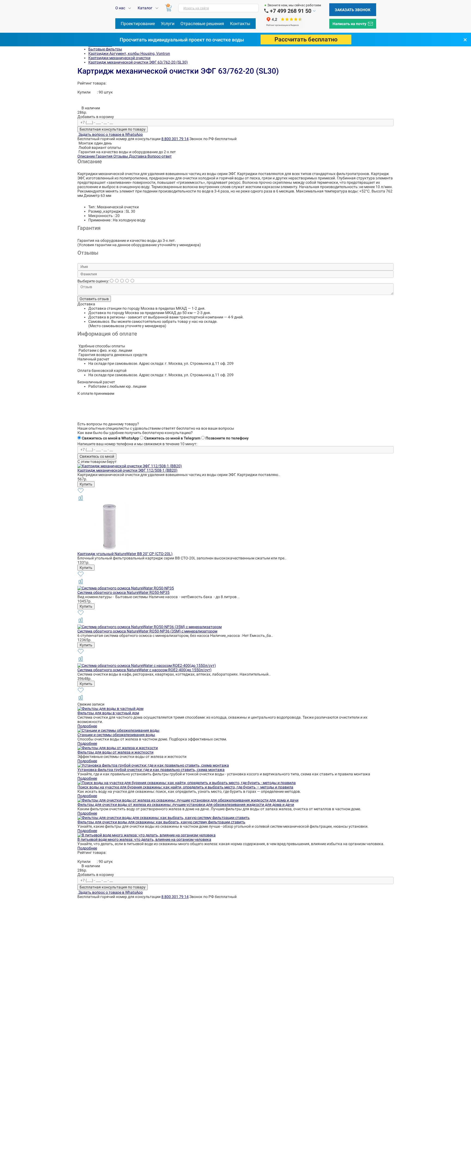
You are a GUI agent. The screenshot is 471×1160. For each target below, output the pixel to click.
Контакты (240, 23)
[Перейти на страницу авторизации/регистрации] (266, 11)
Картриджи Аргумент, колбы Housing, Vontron (129, 53)
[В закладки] (80, 492)
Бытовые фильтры (105, 49)
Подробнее (87, 726)
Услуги (167, 23)
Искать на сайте (196, 8)
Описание (86, 156)
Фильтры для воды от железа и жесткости (115, 752)
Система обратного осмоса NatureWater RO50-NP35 (123, 592)
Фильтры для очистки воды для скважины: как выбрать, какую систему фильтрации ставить (161, 822)
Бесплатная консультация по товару (113, 129)
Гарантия (104, 156)
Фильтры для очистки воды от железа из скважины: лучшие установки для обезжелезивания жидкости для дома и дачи (185, 804)
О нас (120, 8)
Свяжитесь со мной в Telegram (172, 438)
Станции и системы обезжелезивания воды (116, 735)
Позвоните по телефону (227, 438)
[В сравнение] (80, 500)
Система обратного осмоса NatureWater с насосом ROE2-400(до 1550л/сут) (144, 670)
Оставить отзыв (94, 299)
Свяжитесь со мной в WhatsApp (110, 438)
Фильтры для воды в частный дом (108, 713)
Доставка (138, 156)
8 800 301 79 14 (175, 139)
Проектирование (138, 23)
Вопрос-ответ (159, 156)
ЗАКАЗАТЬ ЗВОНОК (352, 10)
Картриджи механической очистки (119, 58)
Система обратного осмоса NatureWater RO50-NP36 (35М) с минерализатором (147, 631)
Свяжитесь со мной (97, 456)
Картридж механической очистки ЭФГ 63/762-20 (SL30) (138, 62)
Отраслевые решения (202, 23)
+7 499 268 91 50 (290, 11)
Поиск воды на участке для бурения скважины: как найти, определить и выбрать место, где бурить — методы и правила (185, 787)
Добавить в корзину (95, 117)
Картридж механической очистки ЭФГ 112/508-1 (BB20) (127, 470)
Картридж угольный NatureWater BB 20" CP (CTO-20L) (125, 554)
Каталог (145, 8)
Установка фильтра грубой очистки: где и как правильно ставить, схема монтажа (151, 769)
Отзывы (121, 156)
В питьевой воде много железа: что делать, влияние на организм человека (144, 839)
